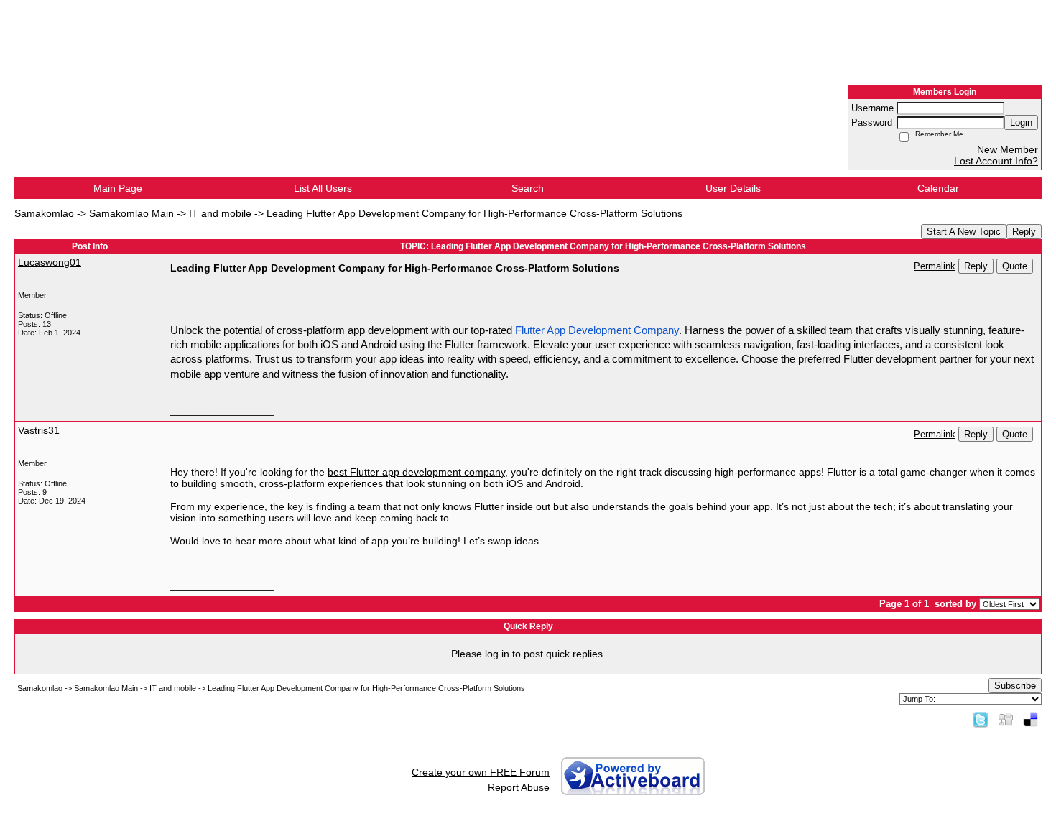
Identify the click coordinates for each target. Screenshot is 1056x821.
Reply (1024, 231)
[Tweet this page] (980, 719)
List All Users (323, 188)
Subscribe (1015, 685)
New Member (1007, 149)
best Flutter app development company (416, 472)
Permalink (934, 266)
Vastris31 (39, 430)
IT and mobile (220, 213)
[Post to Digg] (1005, 719)
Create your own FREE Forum (481, 772)
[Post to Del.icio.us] (1030, 719)
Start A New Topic (964, 231)
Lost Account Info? (996, 161)
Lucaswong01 (49, 262)
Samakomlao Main (131, 213)
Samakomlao (44, 213)
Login (1021, 122)
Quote (1014, 266)
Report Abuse (519, 787)
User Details (733, 188)
